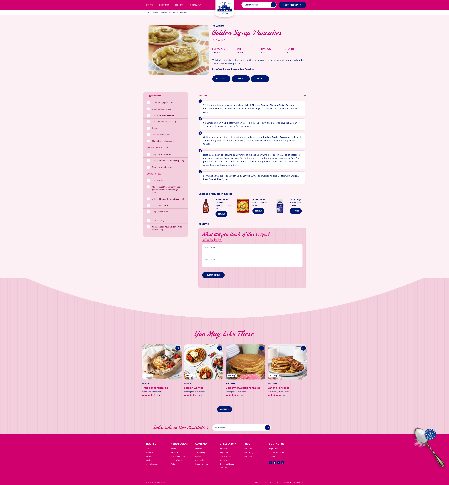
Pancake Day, (237, 69)
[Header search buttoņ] (273, 4)
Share (260, 79)
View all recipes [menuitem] (152, 464)
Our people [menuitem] (199, 460)
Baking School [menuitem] (225, 456)
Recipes (155, 12)
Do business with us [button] (292, 5)
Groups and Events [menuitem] (227, 464)
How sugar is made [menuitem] (178, 456)
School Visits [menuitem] (224, 460)
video (146, 375)
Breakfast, (217, 69)
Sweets (145, 383)
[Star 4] (216, 240)
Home (147, 12)
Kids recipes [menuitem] (248, 448)
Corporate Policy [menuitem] (201, 464)
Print (240, 79)
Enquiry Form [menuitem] (274, 448)
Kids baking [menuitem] (248, 452)
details (221, 214)
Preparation (218, 49)
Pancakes (164, 12)
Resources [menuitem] (175, 452)
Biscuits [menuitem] (149, 456)
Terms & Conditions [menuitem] (282, 482)
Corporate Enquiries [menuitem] (276, 452)
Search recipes (251, 5)
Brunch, (226, 69)
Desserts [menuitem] (149, 452)
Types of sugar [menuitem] (176, 460)
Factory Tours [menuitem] (225, 448)
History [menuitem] (198, 456)
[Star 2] (208, 240)
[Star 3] (212, 240)
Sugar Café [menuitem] (224, 452)
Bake (239, 49)
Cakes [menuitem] (148, 448)
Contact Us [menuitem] (224, 468)
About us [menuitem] (198, 448)
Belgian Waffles (151, 387)
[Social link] (270, 463)
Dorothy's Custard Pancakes (201, 387)
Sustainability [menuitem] (200, 452)
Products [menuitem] (174, 448)
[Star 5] (220, 240)
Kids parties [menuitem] (248, 456)
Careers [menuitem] (272, 456)
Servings (289, 49)
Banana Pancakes (236, 387)
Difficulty (266, 49)
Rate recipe (221, 79)
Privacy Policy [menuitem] (268, 482)
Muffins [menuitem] (149, 460)
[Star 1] (204, 240)
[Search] (177, 348)
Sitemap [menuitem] (257, 482)
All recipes (225, 409)
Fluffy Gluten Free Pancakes (285, 387)
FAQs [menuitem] (173, 464)
